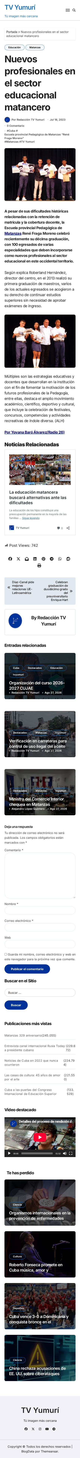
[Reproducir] (9, 1153)
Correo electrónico (18, 921)
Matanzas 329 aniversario (23, 1035)
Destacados (35, 667)
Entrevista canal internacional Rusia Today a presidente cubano (34, 1048)
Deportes (18, 1308)
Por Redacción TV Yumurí (28, 119)
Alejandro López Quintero (28, 808)
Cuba (12, 130)
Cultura (17, 1256)
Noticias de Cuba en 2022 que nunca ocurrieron (31, 1062)
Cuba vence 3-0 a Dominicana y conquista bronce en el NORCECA (38, 1321)
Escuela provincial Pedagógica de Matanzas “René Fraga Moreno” (36, 136)
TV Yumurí (19, 7)
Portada (11, 32)
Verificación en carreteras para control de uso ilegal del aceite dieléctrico (38, 746)
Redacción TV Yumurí (25, 692)
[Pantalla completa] (71, 1153)
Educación (14, 47)
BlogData (27, 1451)
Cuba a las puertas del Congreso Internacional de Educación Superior (30, 1092)
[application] (40, 1137)
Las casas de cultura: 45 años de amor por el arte (32, 1077)
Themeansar (49, 1451)
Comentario (13, 850)
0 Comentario (15, 125)
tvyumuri (18, 674)
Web (7, 937)
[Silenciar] (65, 1153)
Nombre (11, 904)
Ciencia (17, 1204)
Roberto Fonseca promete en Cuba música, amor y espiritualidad (35, 1270)
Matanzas (35, 47)
